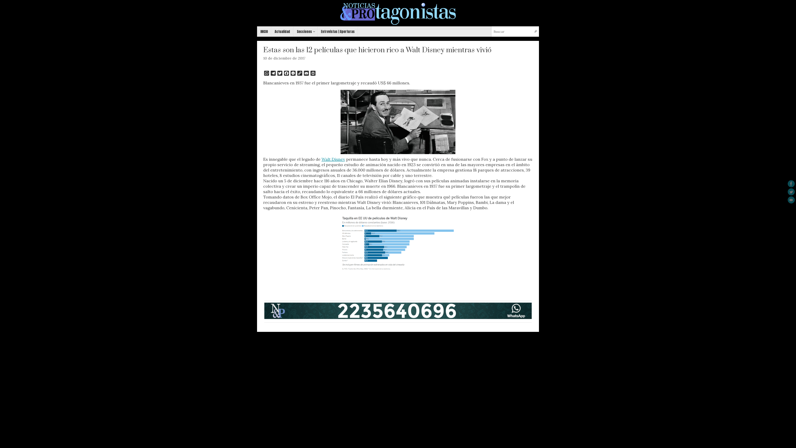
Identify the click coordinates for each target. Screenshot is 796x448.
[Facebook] (791, 183)
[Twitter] (791, 191)
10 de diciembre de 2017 (284, 58)
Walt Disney (333, 159)
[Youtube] (791, 199)
